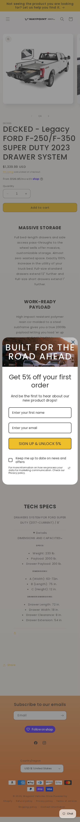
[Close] (73, 342)
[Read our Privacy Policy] (69, 468)
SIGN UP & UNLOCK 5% (40, 443)
